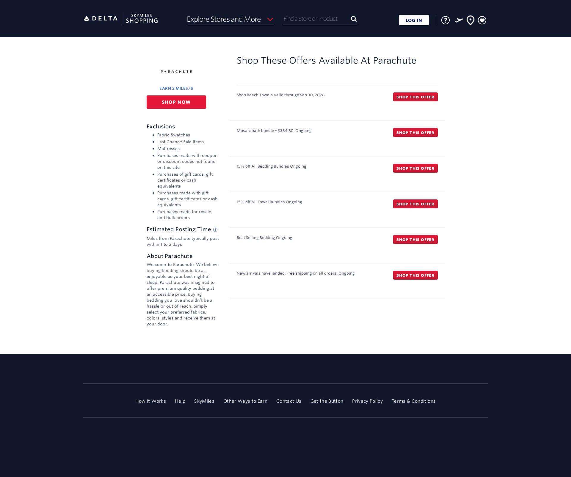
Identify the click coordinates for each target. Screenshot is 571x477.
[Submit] (353, 18)
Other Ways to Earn (245, 401)
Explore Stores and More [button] (224, 19)
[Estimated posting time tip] (215, 230)
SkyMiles (204, 401)
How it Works (150, 401)
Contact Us (288, 401)
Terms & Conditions (414, 401)
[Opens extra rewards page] (459, 20)
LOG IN (414, 20)
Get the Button (326, 401)
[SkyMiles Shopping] (120, 18)
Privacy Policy (367, 401)
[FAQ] (445, 20)
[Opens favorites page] (482, 20)
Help (180, 401)
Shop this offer (415, 97)
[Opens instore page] (470, 21)
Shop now (176, 102)
